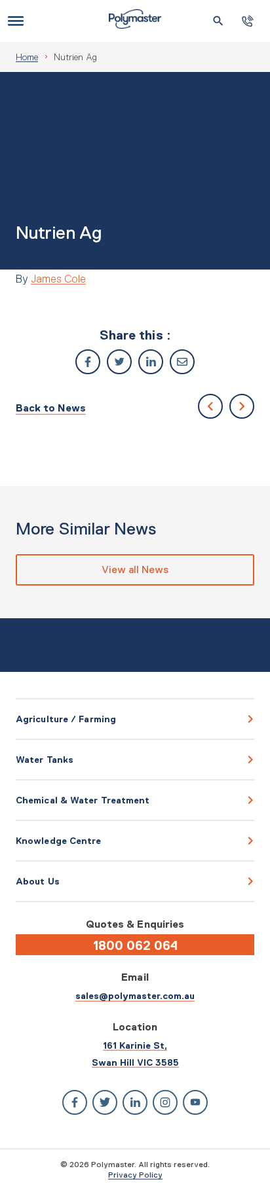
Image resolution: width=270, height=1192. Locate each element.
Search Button (218, 20)
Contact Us (247, 21)
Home (27, 57)
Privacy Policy (135, 1175)
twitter (119, 361)
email (182, 361)
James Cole (58, 279)
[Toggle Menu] (16, 21)
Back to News (51, 407)
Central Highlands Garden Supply (210, 406)
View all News (135, 569)
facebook (87, 361)
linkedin (150, 361)
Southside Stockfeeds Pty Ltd (241, 406)
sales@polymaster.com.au (135, 995)
